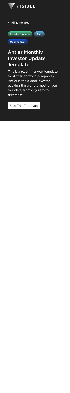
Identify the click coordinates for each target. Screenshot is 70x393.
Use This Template (24, 106)
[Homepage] (35, 6)
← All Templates (18, 22)
